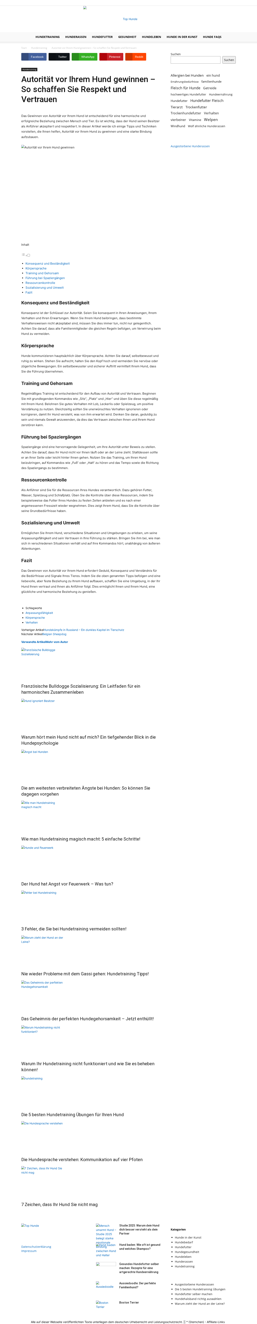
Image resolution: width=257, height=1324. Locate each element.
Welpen (211, 119)
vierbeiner (178, 120)
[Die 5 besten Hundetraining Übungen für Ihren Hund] (91, 1091)
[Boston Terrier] (106, 1308)
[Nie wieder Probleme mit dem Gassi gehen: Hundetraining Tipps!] (91, 950)
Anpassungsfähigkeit (39, 612)
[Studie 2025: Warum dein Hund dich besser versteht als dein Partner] (106, 1240)
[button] (231, 37)
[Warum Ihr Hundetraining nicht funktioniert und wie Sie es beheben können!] (91, 1040)
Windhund (178, 126)
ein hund (213, 75)
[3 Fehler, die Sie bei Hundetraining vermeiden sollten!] (91, 905)
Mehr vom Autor (57, 642)
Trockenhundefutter (186, 113)
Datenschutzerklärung (36, 1247)
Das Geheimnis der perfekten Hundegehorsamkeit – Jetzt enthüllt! (87, 1018)
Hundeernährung (221, 94)
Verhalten (31, 622)
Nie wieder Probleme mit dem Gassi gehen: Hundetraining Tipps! (85, 973)
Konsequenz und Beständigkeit (47, 263)
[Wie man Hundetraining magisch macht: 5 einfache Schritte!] (91, 816)
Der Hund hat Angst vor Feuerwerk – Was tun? (67, 883)
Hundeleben (151, 37)
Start (24, 48)
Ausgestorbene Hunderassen (190, 146)
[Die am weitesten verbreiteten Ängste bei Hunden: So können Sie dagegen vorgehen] (91, 765)
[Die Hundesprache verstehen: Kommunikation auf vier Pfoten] (91, 1136)
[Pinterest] (233, 3)
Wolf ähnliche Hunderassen (206, 126)
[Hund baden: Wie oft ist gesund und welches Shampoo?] (106, 1250)
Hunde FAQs (212, 37)
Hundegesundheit (187, 1252)
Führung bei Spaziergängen (45, 278)
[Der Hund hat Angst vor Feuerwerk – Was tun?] (91, 861)
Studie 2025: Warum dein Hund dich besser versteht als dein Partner (139, 1229)
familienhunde (211, 81)
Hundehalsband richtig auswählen (198, 1299)
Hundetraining (48, 37)
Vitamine (195, 120)
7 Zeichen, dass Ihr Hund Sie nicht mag (59, 1204)
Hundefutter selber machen (193, 1294)
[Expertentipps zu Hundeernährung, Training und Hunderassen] (128, 19)
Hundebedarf (184, 1242)
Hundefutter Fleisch (206, 100)
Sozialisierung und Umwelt (44, 287)
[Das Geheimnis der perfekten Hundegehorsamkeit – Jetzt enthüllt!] (91, 995)
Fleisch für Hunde (185, 88)
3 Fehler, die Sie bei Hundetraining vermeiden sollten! (73, 928)
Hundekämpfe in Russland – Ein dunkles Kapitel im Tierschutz (84, 630)
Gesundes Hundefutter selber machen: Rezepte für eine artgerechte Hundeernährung (139, 1268)
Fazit (28, 292)
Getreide (209, 88)
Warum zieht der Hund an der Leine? (200, 1304)
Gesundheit (127, 37)
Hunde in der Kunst (182, 37)
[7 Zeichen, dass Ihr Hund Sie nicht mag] (91, 1181)
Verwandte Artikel (33, 642)
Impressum (29, 1251)
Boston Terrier (129, 1302)
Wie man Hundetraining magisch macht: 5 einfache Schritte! (80, 839)
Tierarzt (177, 107)
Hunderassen (75, 37)
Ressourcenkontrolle (40, 283)
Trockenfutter (196, 107)
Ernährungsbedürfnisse (185, 81)
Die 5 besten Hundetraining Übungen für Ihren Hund (72, 1114)
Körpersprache (36, 268)
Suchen (176, 54)
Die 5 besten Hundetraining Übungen (200, 1289)
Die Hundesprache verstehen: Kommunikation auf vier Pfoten (82, 1159)
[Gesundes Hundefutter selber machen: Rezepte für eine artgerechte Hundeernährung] (106, 1269)
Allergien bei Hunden (187, 75)
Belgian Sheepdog (54, 634)
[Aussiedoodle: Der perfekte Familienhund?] (106, 1288)
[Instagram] (226, 3)
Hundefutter (102, 37)
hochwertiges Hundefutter (188, 94)
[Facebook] (219, 3)
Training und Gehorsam (42, 273)
